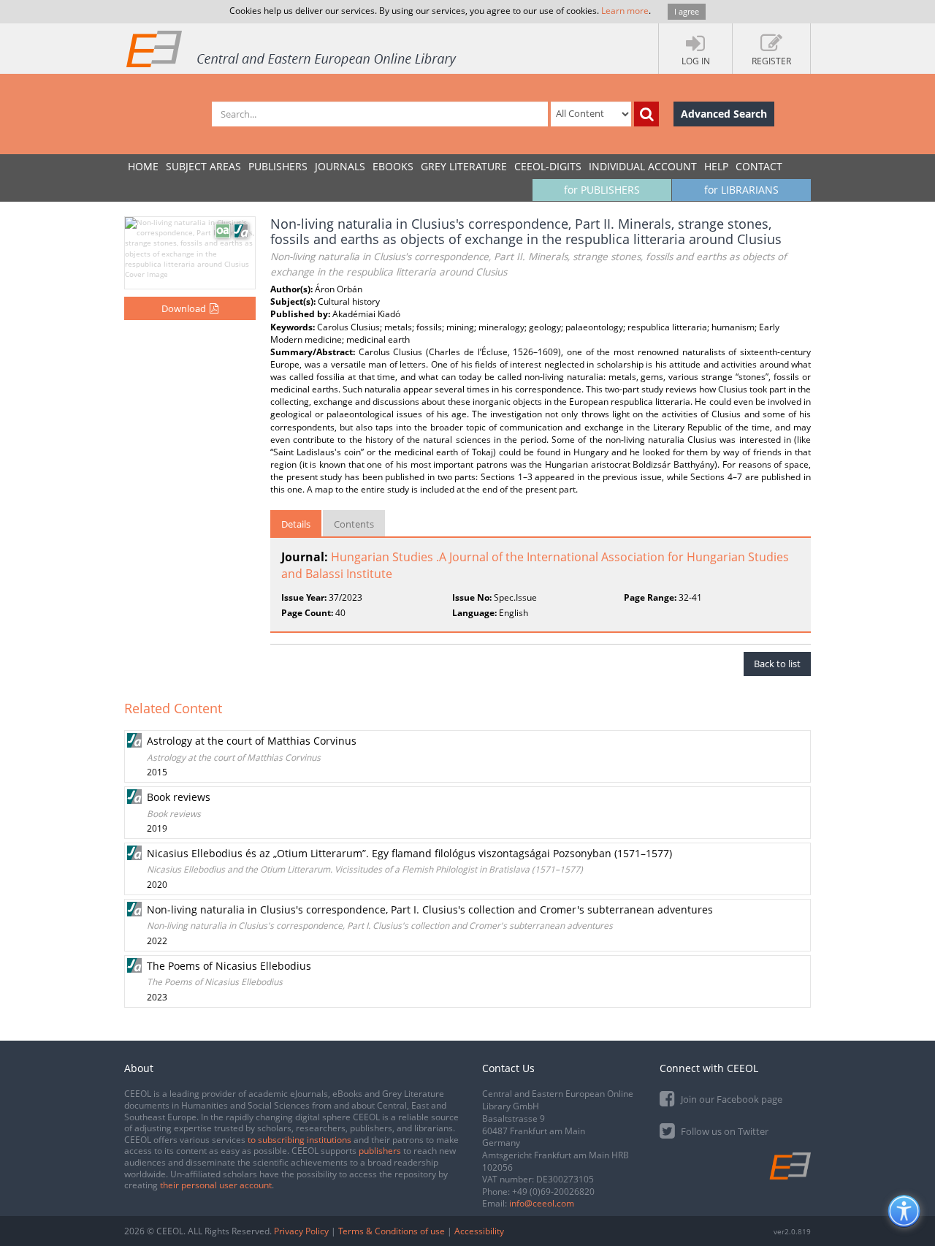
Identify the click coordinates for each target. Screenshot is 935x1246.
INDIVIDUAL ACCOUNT (643, 166)
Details (295, 524)
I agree (686, 11)
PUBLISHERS (278, 166)
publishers (380, 1150)
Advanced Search (724, 114)
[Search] (646, 114)
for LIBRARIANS (741, 190)
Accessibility (479, 1231)
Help (716, 166)
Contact (759, 166)
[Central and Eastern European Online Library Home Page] (292, 48)
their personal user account (216, 1185)
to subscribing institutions (299, 1139)
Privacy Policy (301, 1231)
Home (143, 166)
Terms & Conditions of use (391, 1231)
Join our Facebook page (730, 1099)
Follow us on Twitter (723, 1131)
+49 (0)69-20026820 (553, 1191)
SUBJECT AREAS (203, 166)
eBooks (393, 166)
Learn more (625, 10)
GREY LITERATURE (464, 166)
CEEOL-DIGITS (547, 166)
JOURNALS (340, 166)
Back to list (777, 663)
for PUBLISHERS (602, 190)
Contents (354, 524)
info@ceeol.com (541, 1203)
